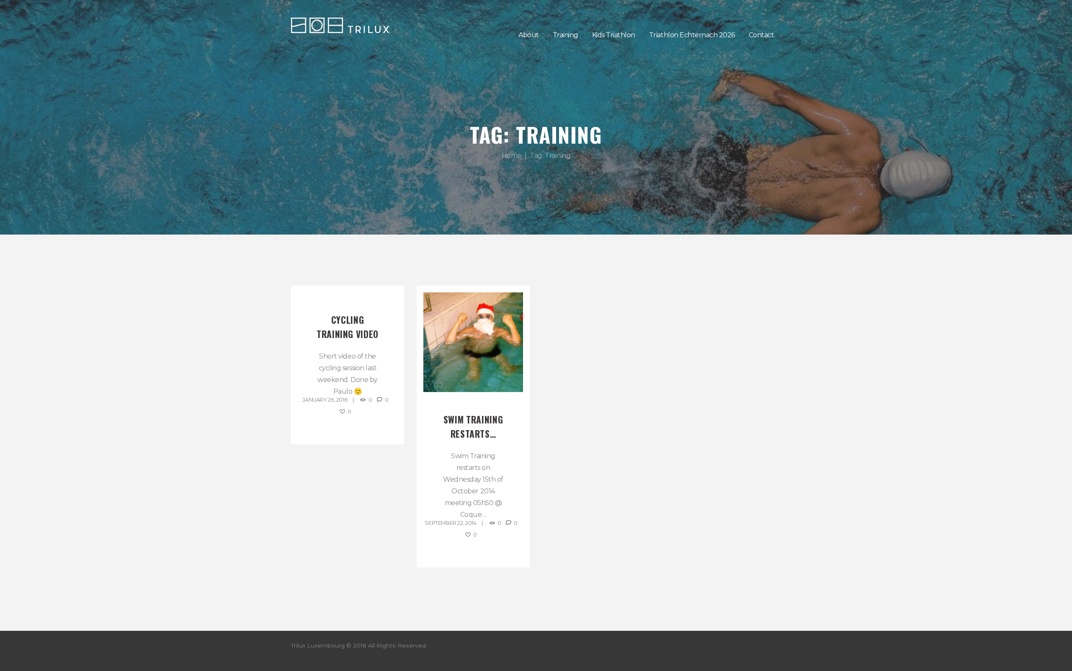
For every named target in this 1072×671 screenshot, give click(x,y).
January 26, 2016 (324, 400)
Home (511, 156)
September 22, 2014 (450, 523)
